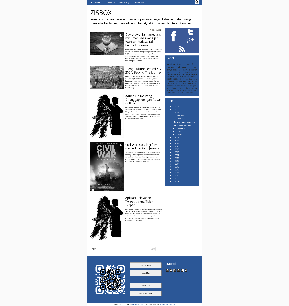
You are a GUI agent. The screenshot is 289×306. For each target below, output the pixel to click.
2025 (177, 109)
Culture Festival (189, 76)
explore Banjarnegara (146, 86)
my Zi (178, 81)
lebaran (187, 88)
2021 (177, 143)
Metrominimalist (137, 304)
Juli (179, 131)
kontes (177, 86)
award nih (170, 83)
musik (190, 86)
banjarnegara (138, 49)
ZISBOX (101, 12)
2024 (176, 112)
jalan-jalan (131, 89)
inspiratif (184, 83)
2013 (177, 167)
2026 (177, 107)
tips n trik (174, 72)
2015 (177, 161)
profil (169, 79)
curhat (194, 70)
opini (173, 93)
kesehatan (170, 90)
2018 (177, 152)
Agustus (181, 128)
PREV (94, 249)
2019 (177, 149)
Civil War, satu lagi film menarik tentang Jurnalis (142, 146)
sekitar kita (174, 64)
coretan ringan (139, 159)
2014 (177, 164)
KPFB (173, 81)
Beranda (95, 2)
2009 (177, 178)
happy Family (177, 88)
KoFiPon (184, 86)
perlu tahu (146, 52)
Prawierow (171, 304)
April (180, 134)
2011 (177, 172)
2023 (177, 137)
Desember (181, 115)
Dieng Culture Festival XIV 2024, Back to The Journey (143, 70)
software (191, 83)
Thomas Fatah (138, 110)
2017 (177, 155)
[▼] (171, 112)
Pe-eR (177, 93)
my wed (183, 81)
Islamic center (192, 81)
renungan (178, 90)
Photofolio (139, 2)
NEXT (153, 249)
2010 (177, 175)
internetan (171, 74)
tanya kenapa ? (174, 70)
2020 (177, 146)
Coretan (109, 2)
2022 (177, 140)
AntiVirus (182, 92)
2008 (177, 181)
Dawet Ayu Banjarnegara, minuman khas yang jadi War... (184, 122)
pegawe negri (179, 79)
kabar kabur (189, 92)
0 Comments (132, 45)
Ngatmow (163, 304)
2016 (177, 158)
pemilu (194, 88)
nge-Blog (189, 79)
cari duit (177, 83)
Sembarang (124, 2)
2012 (177, 170)
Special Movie (187, 90)
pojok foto (190, 64)
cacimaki (186, 70)
